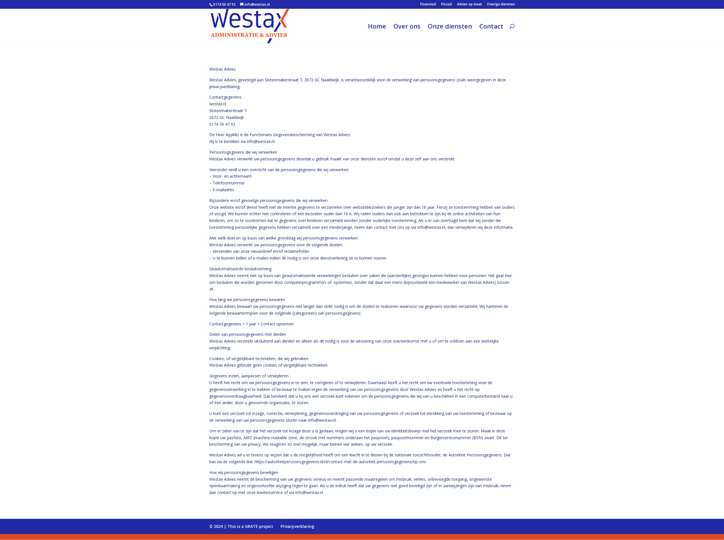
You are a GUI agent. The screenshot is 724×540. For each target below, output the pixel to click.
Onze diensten (450, 27)
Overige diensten (501, 4)
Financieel (428, 4)
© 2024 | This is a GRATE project (241, 526)
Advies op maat (469, 4)
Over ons (407, 27)
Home (377, 27)
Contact (491, 27)
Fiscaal (446, 4)
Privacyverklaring (297, 526)
